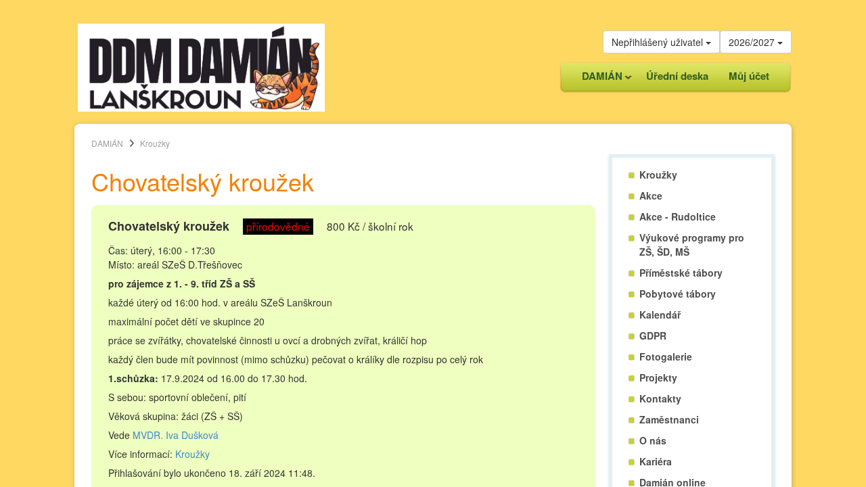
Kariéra (655, 461)
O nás (652, 440)
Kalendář (660, 314)
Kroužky (192, 454)
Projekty (658, 377)
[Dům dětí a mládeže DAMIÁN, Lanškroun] (201, 66)
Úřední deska (677, 75)
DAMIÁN (597, 79)
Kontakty (660, 398)
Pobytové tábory (677, 293)
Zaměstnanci (669, 419)
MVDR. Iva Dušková (176, 435)
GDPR (652, 335)
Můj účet (749, 75)
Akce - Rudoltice (677, 216)
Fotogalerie (665, 356)
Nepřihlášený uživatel (659, 42)
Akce (650, 195)
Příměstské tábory (681, 272)
